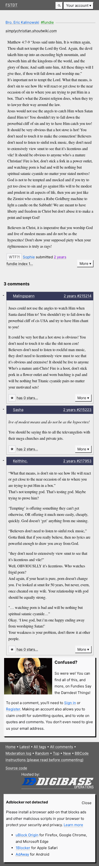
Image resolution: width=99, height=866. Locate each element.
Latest (24, 746)
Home (11, 746)
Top (56, 753)
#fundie (47, 22)
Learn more (73, 825)
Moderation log (18, 753)
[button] (59, 5)
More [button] (84, 263)
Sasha (18, 409)
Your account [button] (77, 5)
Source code (16, 768)
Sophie (29, 257)
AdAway (22, 854)
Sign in (70, 702)
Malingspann (24, 296)
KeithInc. (20, 461)
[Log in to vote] (14, 257)
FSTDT (12, 5)
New (67, 753)
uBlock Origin (27, 835)
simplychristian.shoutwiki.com (31, 31)
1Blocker (23, 847)
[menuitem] (78, 5)
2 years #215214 (78, 296)
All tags (40, 746)
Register (13, 709)
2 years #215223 (77, 409)
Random (42, 753)
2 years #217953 (77, 461)
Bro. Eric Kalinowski (22, 22)
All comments (61, 746)
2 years (60, 257)
